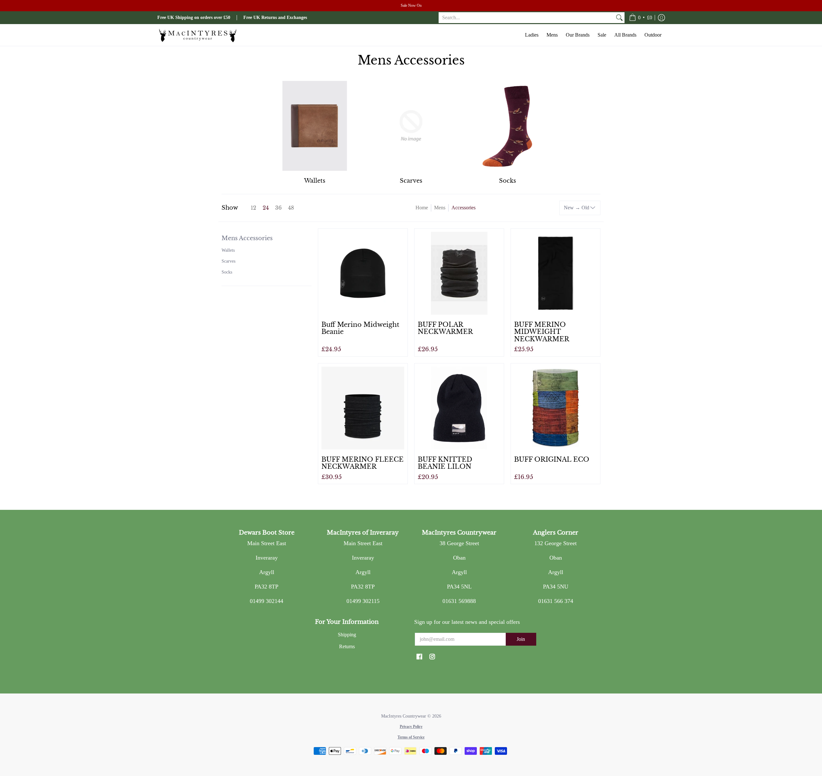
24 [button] (266, 208)
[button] (640, 17)
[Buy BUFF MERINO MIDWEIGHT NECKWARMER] (555, 273)
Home (421, 207)
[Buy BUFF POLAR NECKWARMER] (459, 273)
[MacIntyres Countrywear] (197, 35)
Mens (439, 207)
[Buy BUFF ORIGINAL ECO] (555, 408)
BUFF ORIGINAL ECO (551, 459)
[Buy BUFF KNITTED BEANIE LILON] (459, 408)
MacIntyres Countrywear (403, 716)
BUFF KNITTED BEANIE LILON (445, 463)
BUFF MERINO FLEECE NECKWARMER (362, 463)
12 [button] (253, 208)
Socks (227, 272)
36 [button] (278, 208)
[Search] (619, 17)
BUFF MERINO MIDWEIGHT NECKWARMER (541, 331)
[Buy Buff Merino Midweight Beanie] (362, 273)
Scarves (228, 261)
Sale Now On (411, 5)
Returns (347, 646)
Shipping (347, 634)
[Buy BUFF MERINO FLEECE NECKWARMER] (362, 408)
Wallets (228, 250)
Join (521, 639)
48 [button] (291, 208)
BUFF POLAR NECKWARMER (445, 328)
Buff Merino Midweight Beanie (360, 328)
